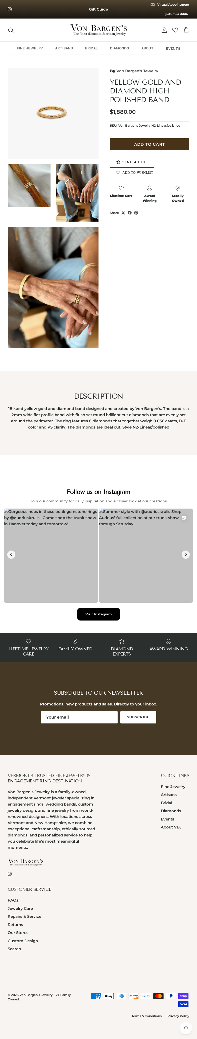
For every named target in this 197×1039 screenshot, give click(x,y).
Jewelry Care (20, 908)
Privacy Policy (178, 1016)
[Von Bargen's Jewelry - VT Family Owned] (98, 30)
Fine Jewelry (173, 786)
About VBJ (171, 827)
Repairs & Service (24, 916)
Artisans (169, 794)
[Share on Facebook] (130, 213)
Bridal (166, 802)
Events (167, 819)
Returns (15, 924)
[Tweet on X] (123, 213)
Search (14, 948)
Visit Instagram (98, 614)
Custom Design (23, 940)
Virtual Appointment (172, 4)
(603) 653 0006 (176, 14)
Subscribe (138, 717)
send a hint (134, 162)
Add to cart (149, 144)
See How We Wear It (99, 10)
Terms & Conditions (147, 1016)
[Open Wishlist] (175, 30)
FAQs (13, 900)
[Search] (11, 30)
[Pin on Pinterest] (136, 213)
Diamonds (171, 810)
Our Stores (18, 932)
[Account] (163, 30)
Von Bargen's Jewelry (137, 70)
